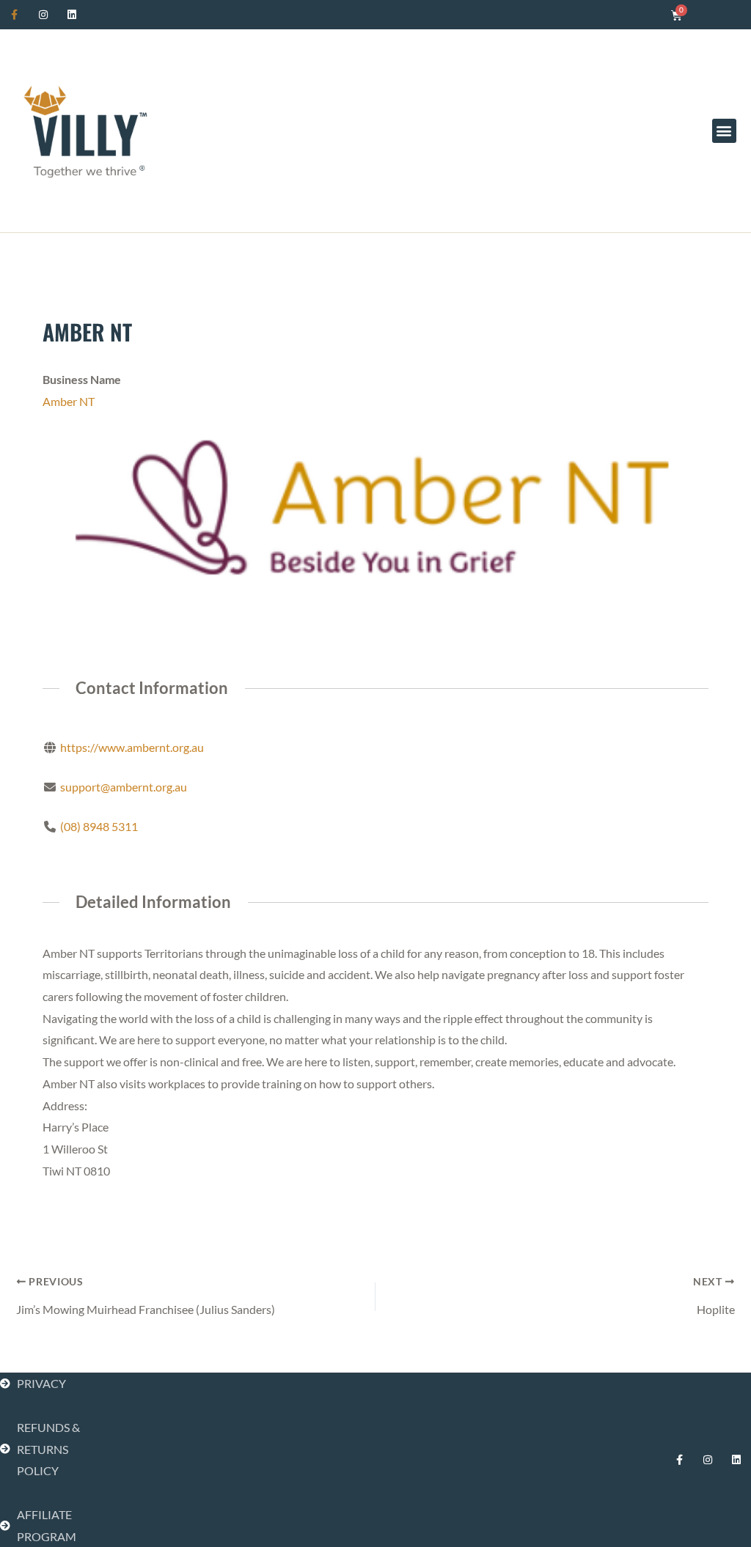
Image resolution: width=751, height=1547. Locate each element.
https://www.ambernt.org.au (132, 747)
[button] (724, 131)
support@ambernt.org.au (123, 787)
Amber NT (69, 401)
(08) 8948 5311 (99, 826)
